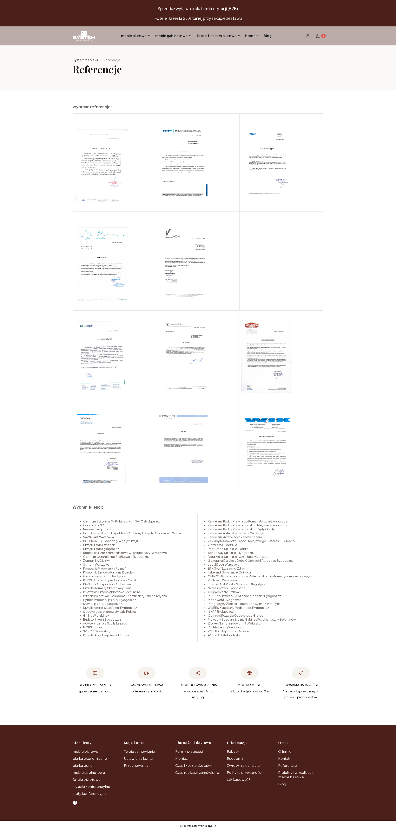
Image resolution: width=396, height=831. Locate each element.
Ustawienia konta (138, 758)
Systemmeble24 (86, 60)
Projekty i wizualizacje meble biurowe (296, 774)
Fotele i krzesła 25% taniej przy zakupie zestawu (198, 18)
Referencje (287, 765)
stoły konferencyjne (90, 793)
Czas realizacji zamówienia (197, 772)
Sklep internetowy (196, 825)
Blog (282, 784)
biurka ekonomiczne (90, 758)
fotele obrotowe (87, 779)
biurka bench (83, 765)
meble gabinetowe (89, 772)
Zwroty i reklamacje (243, 765)
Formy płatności (189, 751)
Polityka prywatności (244, 772)
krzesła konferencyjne (91, 786)
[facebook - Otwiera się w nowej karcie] (75, 802)
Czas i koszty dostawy (193, 765)
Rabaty (233, 751)
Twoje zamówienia (139, 751)
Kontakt (285, 758)
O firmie (284, 751)
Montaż (181, 758)
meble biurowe (85, 751)
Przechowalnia (136, 765)
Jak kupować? (238, 779)
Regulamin (235, 758)
